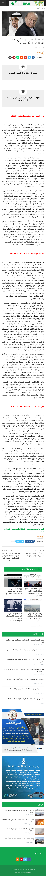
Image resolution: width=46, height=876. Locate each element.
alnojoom (28, 872)
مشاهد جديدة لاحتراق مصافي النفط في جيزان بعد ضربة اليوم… (18, 820)
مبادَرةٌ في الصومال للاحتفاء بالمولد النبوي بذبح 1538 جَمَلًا (27, 689)
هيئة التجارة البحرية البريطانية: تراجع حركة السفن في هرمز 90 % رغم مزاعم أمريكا (24, 670)
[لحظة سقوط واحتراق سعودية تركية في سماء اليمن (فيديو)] (39, 840)
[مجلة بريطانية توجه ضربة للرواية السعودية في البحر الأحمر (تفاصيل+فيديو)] (39, 812)
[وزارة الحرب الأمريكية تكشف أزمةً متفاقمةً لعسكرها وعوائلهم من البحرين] (33, 605)
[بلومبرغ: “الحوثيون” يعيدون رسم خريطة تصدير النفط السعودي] (13, 580)
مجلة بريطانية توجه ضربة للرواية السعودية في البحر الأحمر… (19, 811)
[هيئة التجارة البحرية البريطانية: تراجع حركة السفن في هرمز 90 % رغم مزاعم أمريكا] (13, 605)
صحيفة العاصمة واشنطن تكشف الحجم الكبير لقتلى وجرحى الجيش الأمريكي (24, 641)
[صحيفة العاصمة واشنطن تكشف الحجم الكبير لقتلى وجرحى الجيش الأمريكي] (33, 580)
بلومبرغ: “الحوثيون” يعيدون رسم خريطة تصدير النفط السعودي (25, 650)
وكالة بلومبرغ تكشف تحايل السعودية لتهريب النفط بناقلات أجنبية (24, 698)
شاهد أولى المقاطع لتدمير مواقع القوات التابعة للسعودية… (20, 830)
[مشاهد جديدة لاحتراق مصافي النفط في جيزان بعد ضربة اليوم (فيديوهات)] (39, 822)
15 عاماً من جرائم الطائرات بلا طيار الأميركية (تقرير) (34, 554)
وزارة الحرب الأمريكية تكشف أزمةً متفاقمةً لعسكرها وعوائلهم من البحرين (25, 660)
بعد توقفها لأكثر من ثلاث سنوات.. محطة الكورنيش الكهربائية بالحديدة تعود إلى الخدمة (11, 557)
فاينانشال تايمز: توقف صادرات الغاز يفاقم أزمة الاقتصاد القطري (25, 679)
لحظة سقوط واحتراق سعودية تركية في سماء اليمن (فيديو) (19, 839)
